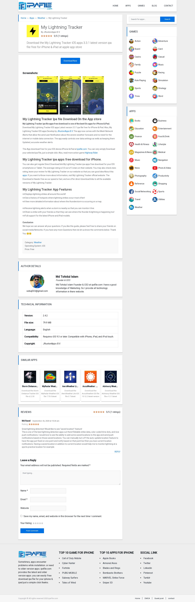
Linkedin (147, 568)
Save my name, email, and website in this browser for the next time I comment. (63, 516)
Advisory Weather (111, 386)
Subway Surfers (70, 577)
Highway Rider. (91, 153)
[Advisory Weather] (111, 376)
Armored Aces (110, 563)
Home (115, 6)
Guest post (159, 598)
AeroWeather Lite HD (71, 386)
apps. (25, 175)
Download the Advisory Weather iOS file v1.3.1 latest (111, 393)
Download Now (70, 61)
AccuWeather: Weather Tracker (97, 386)
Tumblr (146, 577)
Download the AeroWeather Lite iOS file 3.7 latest (70, 393)
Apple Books (109, 558)
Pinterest (148, 573)
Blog (154, 6)
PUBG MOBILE (69, 573)
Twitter (146, 563)
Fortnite (66, 568)
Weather (41, 18)
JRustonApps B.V (65, 131)
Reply (117, 452)
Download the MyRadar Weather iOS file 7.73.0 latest (50, 393)
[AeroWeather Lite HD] (70, 376)
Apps (32, 18)
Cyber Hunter (68, 563)
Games (141, 6)
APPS (128, 6)
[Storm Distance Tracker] (30, 376)
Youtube (147, 582)
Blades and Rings (111, 568)
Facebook (148, 558)
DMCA (147, 598)
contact (168, 6)
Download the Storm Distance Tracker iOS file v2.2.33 (30, 393)
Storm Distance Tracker (33, 386)
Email (23, 499)
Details (30, 399)
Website (24, 508)
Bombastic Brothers (113, 573)
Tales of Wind (69, 582)
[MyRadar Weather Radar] (50, 376)
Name (24, 490)
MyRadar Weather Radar (53, 386)
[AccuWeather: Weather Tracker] (91, 376)
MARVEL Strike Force (113, 577)
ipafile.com (82, 149)
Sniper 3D (108, 582)
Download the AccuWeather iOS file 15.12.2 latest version (90, 393)
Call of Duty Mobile (71, 558)
